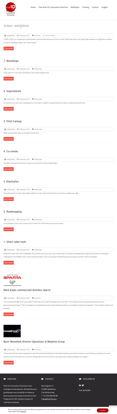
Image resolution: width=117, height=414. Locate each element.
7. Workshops (11, 61)
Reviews (37, 35)
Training (85, 7)
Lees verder (8, 48)
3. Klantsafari (11, 181)
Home (33, 7)
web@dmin (10, 35)
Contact (95, 7)
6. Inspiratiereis (12, 91)
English (105, 7)
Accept (102, 410)
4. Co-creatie (11, 151)
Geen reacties (50, 35)
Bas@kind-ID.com (50, 399)
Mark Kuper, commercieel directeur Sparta (27, 290)
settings (23, 411)
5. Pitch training (12, 121)
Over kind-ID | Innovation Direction (53, 7)
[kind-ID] (11, 9)
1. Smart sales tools (15, 241)
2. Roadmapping (13, 211)
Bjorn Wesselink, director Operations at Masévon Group (34, 341)
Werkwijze (75, 7)
